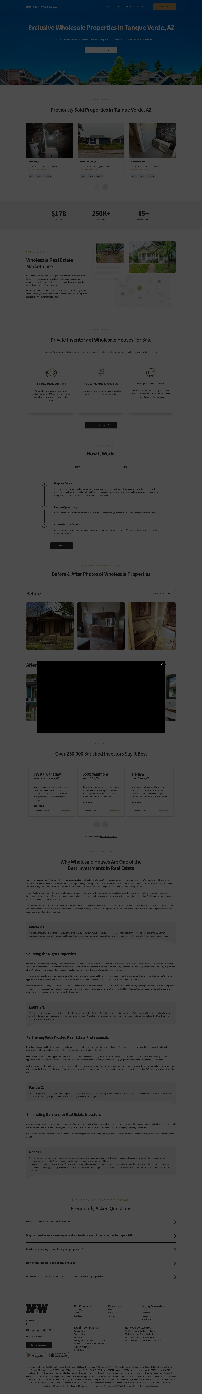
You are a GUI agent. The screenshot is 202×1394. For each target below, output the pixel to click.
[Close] (162, 664)
